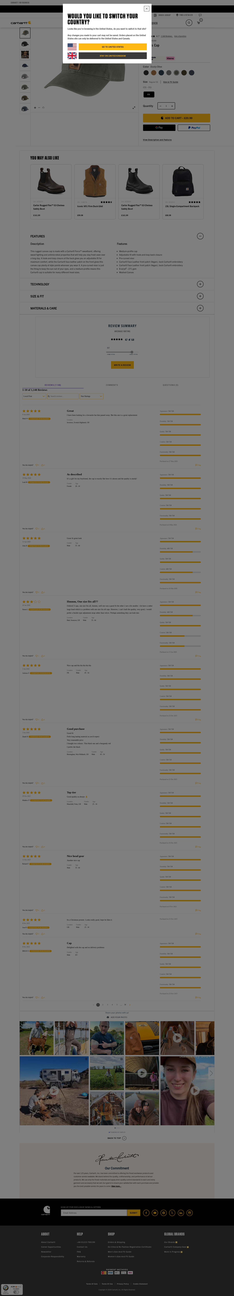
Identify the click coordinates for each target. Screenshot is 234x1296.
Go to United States (113, 47)
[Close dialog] (146, 8)
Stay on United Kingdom (113, 55)
